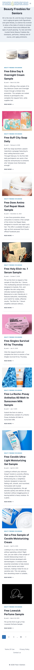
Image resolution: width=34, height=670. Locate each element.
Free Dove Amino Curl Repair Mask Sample (14, 206)
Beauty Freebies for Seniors (13, 67)
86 (21, 637)
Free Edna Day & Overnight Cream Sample (14, 75)
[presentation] (17, 55)
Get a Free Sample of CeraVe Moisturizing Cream (16, 538)
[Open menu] (30, 3)
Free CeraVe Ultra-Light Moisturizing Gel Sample (15, 460)
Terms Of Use (9, 649)
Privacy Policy (24, 649)
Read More (9, 104)
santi (7, 82)
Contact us (17, 652)
